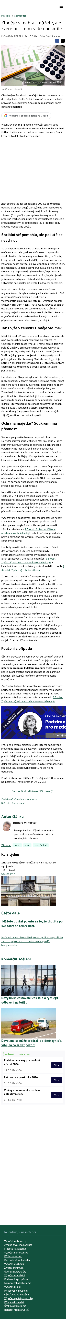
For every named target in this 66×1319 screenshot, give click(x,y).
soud (27, 845)
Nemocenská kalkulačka (17, 1283)
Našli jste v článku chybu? (13, 803)
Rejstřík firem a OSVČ (16, 1309)
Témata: (6, 845)
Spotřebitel (20, 15)
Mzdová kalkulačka (15, 1248)
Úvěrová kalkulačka (15, 1271)
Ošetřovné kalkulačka (16, 1294)
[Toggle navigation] (61, 6)
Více (56, 1065)
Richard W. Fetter (12, 36)
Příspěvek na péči (14, 1302)
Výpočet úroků (12, 1286)
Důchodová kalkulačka (17, 1260)
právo (17, 845)
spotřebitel (41, 845)
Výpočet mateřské (14, 1275)
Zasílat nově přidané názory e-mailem (19, 799)
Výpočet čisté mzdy (15, 1241)
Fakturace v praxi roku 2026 (21, 1077)
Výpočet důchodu (14, 1264)
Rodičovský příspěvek (16, 1279)
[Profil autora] (6, 826)
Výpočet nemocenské (16, 1252)
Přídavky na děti (13, 1256)
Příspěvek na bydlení (16, 1290)
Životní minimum (14, 1267)
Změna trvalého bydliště (18, 1244)
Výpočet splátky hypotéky (18, 1298)
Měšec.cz (5, 15)
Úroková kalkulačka (15, 1305)
